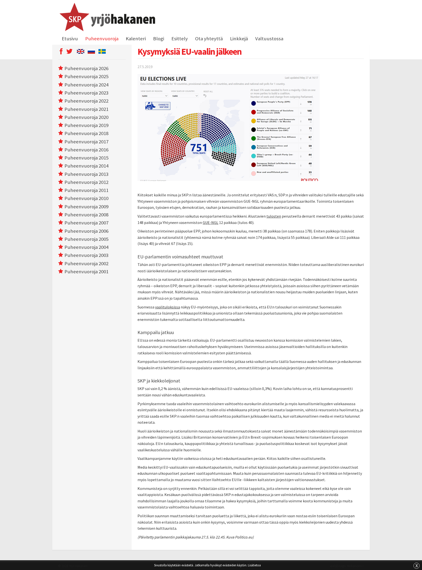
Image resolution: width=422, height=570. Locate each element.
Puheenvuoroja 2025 (86, 76)
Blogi (158, 38)
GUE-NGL (210, 222)
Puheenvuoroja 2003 (86, 255)
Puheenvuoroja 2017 (86, 141)
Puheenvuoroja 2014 (86, 166)
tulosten (273, 216)
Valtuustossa (269, 38)
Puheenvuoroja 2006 (86, 231)
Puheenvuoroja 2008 (86, 214)
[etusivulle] (106, 17)
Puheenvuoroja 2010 (86, 198)
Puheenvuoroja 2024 (86, 85)
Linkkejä (239, 38)
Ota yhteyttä (209, 38)
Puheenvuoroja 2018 (86, 133)
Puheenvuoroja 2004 (86, 247)
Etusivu (70, 38)
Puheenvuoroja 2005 (86, 239)
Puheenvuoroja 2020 (86, 117)
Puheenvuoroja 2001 (86, 271)
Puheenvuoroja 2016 (86, 150)
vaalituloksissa (167, 307)
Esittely (179, 38)
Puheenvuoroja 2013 (86, 174)
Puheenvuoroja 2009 (86, 206)
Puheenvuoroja (101, 38)
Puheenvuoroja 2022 (86, 101)
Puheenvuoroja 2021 (86, 109)
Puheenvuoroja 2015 (86, 158)
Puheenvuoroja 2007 (86, 223)
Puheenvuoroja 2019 (86, 125)
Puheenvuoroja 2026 (86, 68)
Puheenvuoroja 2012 (86, 182)
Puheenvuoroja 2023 (86, 93)
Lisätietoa (254, 565)
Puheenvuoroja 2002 (86, 263)
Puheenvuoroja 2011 (86, 190)
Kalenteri (136, 38)
